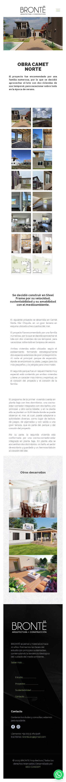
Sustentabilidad (23, 690)
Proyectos (20, 683)
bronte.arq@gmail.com (34, 737)
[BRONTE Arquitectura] (33, 10)
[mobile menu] (58, 10)
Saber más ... (17, 662)
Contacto (19, 696)
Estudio (19, 677)
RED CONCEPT (33, 767)
